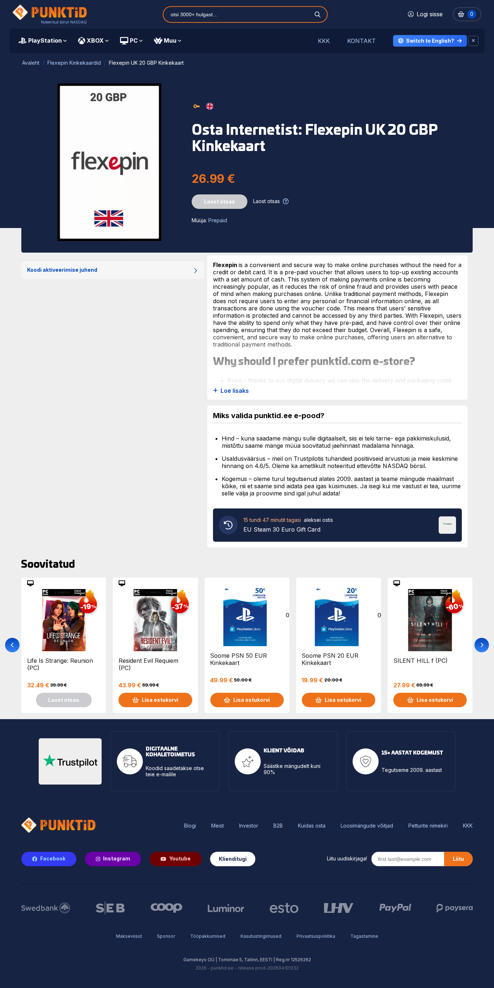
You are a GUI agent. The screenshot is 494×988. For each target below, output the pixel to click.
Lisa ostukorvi (160, 700)
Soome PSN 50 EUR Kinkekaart (238, 659)
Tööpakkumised (207, 936)
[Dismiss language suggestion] (473, 41)
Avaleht (30, 63)
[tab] (42, 40)
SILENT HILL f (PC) (420, 660)
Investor (248, 826)
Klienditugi (233, 859)
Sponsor (166, 936)
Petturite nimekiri (428, 826)
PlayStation (45, 40)
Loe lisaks (235, 391)
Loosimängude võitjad (367, 826)
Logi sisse (430, 14)
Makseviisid (129, 936)
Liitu (458, 859)
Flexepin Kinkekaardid (74, 63)
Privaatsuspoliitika (316, 936)
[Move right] (481, 645)
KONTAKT (361, 41)
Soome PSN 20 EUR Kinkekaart (330, 659)
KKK (324, 41)
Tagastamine (364, 936)
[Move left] (12, 645)
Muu (170, 40)
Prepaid (217, 220)
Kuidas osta (311, 826)
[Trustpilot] (447, 524)
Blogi (190, 826)
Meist (217, 826)
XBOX (95, 40)
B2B (278, 826)
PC (134, 40)
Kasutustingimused (260, 936)
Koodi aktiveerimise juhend (62, 270)
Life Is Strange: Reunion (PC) (60, 664)
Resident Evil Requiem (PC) (148, 664)
